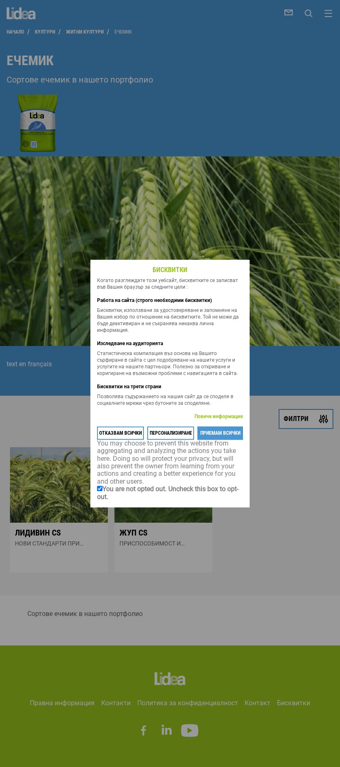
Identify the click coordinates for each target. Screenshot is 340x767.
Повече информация (218, 416)
